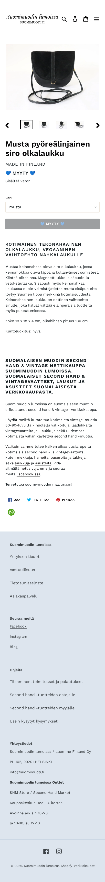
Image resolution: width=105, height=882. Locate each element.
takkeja (79, 457)
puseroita (59, 457)
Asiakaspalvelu (24, 596)
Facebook (18, 626)
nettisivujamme (34, 468)
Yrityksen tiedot (25, 556)
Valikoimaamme (19, 446)
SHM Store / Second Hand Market (40, 792)
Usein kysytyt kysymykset (34, 721)
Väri (8, 198)
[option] (26, 125)
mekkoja (24, 457)
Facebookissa (28, 474)
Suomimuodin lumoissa (42, 866)
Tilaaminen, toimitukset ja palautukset (46, 681)
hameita (41, 457)
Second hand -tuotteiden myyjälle (42, 708)
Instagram (18, 636)
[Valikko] (96, 18)
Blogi (14, 647)
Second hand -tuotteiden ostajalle (42, 694)
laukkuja (22, 463)
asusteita (43, 463)
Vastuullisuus (22, 569)
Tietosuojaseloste (26, 583)
